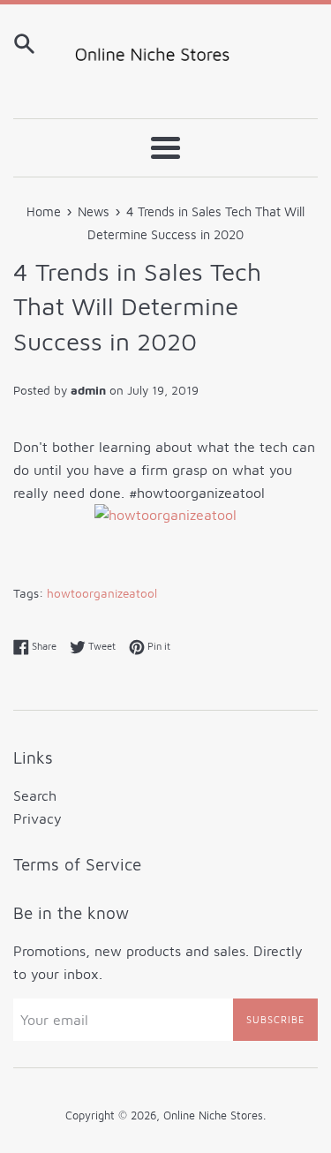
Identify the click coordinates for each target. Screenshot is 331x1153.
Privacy (37, 818)
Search (34, 795)
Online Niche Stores (213, 1115)
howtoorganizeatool (102, 593)
